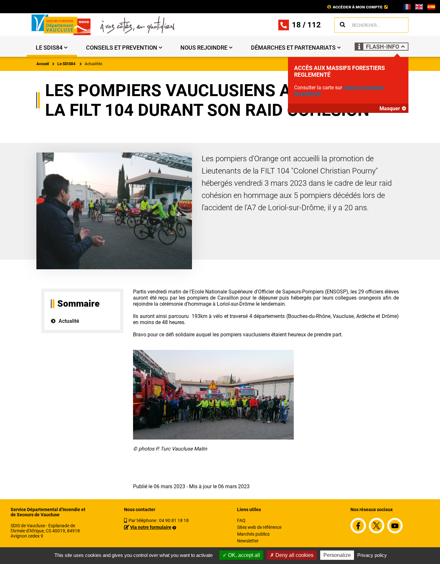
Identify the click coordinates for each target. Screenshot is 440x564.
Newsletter (248, 540)
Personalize (337, 555)
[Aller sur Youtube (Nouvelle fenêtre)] (395, 525)
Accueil (42, 64)
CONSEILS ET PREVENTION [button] (121, 47)
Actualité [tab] (69, 321)
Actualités (93, 64)
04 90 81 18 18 (174, 520)
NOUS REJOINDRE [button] (203, 47)
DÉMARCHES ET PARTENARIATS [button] (293, 47)
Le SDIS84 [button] (49, 47)
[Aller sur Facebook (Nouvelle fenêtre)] (358, 525)
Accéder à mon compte (358, 7)
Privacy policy (372, 555)
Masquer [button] (389, 108)
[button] (381, 47)
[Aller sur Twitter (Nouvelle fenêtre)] (376, 525)
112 (314, 24)
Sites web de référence (259, 527)
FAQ (241, 520)
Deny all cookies (293, 555)
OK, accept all (243, 555)
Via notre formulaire (150, 527)
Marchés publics (253, 534)
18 (296, 24)
